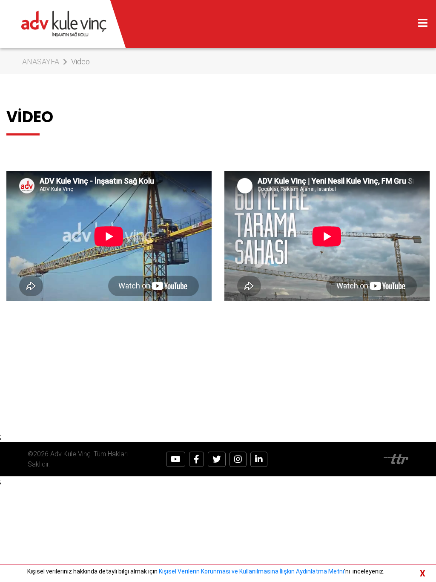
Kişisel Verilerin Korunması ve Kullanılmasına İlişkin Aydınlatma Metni (251, 571)
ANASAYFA (40, 61)
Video (80, 61)
